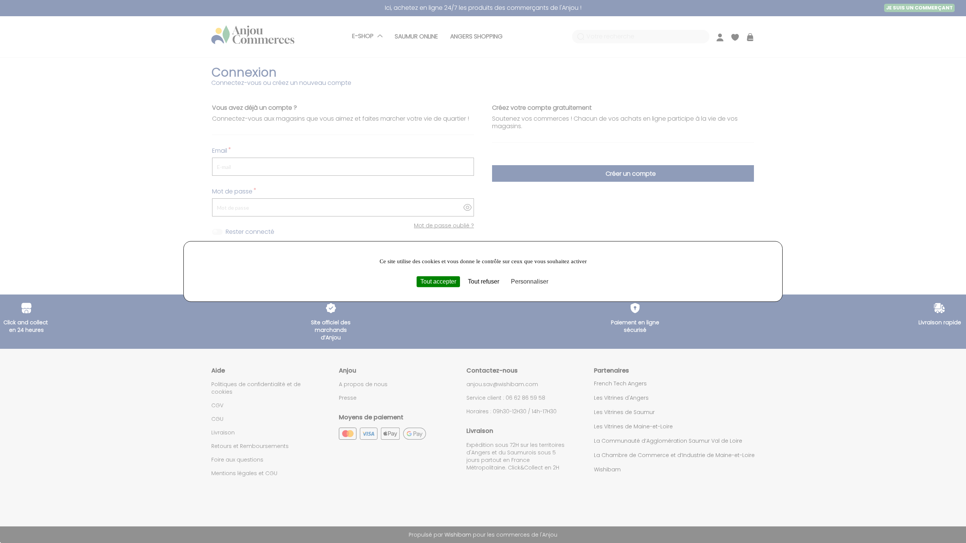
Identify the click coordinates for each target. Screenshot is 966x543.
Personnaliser (529, 281)
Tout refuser (483, 281)
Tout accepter (438, 281)
